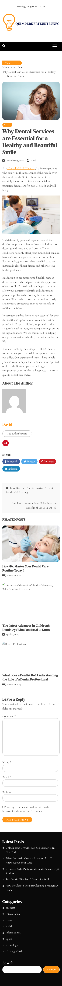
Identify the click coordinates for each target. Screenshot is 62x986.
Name (6, 762)
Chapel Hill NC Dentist (20, 168)
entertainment (13, 914)
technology (12, 945)
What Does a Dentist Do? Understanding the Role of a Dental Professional (30, 677)
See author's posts (17, 433)
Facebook (11, 461)
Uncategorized (14, 951)
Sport (9, 938)
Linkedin (12, 468)
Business (10, 907)
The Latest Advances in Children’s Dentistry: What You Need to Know (26, 627)
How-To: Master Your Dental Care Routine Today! (25, 568)
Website (6, 792)
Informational (13, 932)
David (7, 424)
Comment (9, 716)
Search (7, 962)
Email (6, 777)
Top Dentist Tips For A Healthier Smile (28, 879)
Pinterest (48, 461)
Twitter (30, 461)
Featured (10, 920)
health (7, 124)
